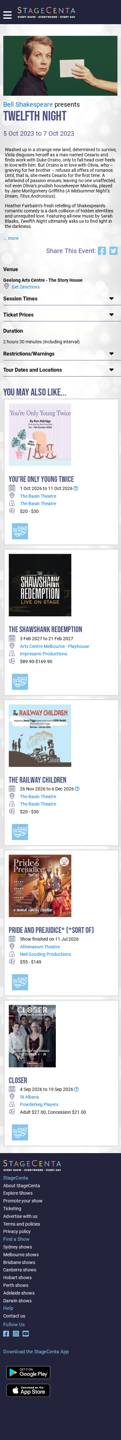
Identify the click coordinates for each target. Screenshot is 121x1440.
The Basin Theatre (38, 496)
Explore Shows (18, 1193)
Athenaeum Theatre (40, 946)
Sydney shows (17, 1246)
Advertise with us (20, 1216)
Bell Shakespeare (28, 104)
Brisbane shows (19, 1262)
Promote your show (23, 1200)
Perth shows (15, 1285)
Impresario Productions (43, 653)
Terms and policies (21, 1224)
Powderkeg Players (39, 1104)
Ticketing (12, 1208)
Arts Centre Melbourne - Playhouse (54, 646)
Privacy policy (17, 1231)
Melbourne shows (21, 1254)
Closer (18, 1081)
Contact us (14, 1315)
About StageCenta (21, 1185)
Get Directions (25, 286)
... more (10, 238)
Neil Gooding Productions (45, 954)
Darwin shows (17, 1300)
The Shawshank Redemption (45, 630)
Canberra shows (19, 1269)
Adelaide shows (19, 1293)
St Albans (29, 1097)
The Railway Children (37, 780)
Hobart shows (17, 1277)
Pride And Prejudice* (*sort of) (51, 931)
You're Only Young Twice (41, 480)
